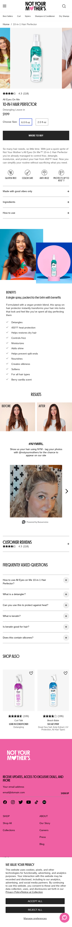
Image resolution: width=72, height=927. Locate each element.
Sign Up (65, 793)
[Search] (64, 6)
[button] (36, 135)
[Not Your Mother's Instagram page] (13, 802)
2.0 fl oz (42, 122)
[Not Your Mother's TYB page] (44, 802)
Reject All (35, 909)
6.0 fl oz (25, 122)
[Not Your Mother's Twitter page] (21, 802)
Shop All (7, 823)
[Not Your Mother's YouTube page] (28, 802)
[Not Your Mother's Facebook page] (5, 802)
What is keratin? (12, 616)
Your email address (13, 786)
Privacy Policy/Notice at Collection (24, 892)
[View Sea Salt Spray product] (53, 690)
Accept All (35, 901)
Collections (9, 830)
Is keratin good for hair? (16, 626)
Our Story (44, 823)
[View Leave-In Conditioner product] (18, 690)
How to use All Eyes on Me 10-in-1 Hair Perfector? (24, 582)
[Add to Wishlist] (31, 673)
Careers (43, 830)
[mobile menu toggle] (4, 5)
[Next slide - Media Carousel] (66, 491)
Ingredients (9, 202)
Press (42, 837)
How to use (9, 212)
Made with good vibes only (17, 191)
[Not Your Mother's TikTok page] (36, 802)
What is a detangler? (14, 594)
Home (6, 24)
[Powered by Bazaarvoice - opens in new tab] (35, 522)
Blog (41, 844)
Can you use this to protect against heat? (25, 605)
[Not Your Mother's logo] (36, 755)
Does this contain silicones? (18, 637)
